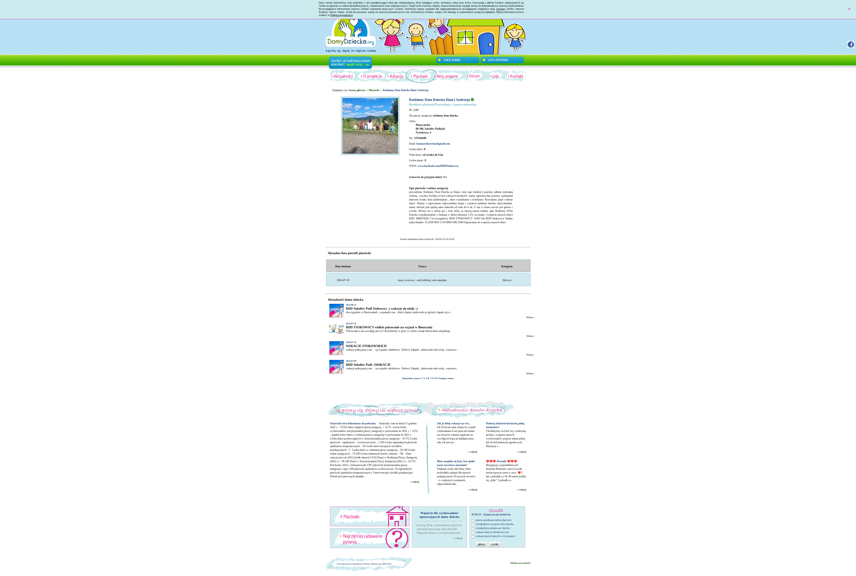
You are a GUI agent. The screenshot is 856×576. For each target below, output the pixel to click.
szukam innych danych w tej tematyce (495, 536)
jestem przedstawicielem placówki (493, 520)
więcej (415, 481)
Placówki (374, 90)
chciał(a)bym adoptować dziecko (493, 528)
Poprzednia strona (411, 378)
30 (436, 378)
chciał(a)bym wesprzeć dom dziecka (495, 524)
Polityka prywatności (341, 15)
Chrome (500, 9)
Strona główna (356, 90)
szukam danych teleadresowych (492, 532)
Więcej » (530, 317)
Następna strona (446, 378)
